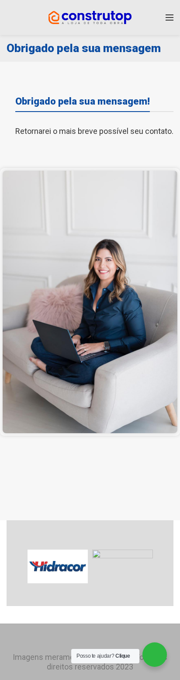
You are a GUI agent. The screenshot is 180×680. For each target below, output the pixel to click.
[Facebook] (78, 639)
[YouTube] (102, 639)
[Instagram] (90, 639)
